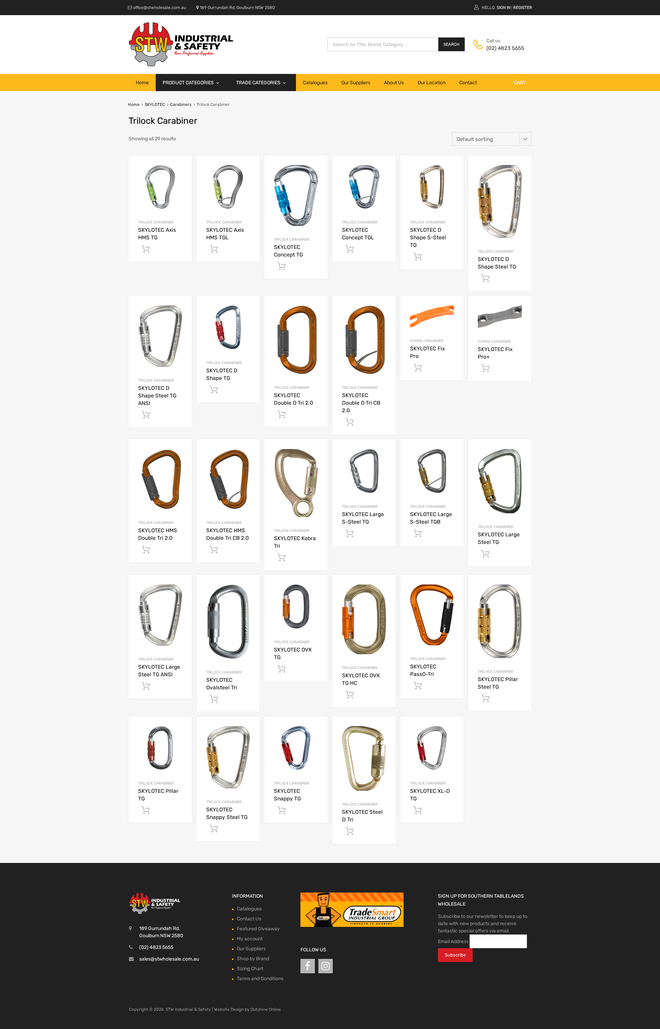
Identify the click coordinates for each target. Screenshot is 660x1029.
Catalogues (315, 83)
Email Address (453, 941)
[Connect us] (307, 966)
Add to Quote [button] (146, 249)
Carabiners (180, 104)
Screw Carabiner (426, 341)
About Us (394, 83)
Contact (468, 83)
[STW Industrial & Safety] (181, 65)
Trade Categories (258, 83)
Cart (520, 83)
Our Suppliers (355, 83)
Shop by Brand (253, 959)
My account (250, 939)
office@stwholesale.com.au (159, 7)
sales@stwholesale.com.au (169, 959)
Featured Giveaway (258, 929)
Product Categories (188, 83)
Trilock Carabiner (156, 222)
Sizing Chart (250, 969)
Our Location (432, 83)
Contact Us (249, 919)
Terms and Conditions (260, 979)
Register (522, 7)
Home (142, 83)
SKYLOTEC (155, 104)
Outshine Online (266, 1009)
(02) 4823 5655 (503, 48)
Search (451, 44)
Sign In (503, 7)
